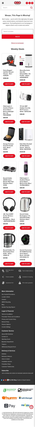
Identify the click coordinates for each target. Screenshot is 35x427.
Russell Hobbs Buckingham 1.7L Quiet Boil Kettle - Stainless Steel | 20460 (25, 217)
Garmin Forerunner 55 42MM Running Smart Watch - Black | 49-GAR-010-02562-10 (26, 253)
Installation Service (7, 361)
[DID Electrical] (17, 3)
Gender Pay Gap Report (8, 307)
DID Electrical (9, 412)
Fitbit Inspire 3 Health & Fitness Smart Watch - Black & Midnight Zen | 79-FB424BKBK (8, 110)
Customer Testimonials (8, 367)
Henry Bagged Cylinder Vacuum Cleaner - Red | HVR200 (8, 73)
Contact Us (5, 337)
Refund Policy (5, 322)
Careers (4, 299)
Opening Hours (6, 339)
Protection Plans (6, 364)
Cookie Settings (6, 327)
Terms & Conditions (7, 314)
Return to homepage (17, 43)
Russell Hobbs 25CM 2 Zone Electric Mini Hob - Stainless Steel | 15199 (8, 181)
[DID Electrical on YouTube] (6, 380)
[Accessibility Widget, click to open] (31, 407)
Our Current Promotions (8, 294)
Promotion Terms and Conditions (11, 317)
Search (17, 37)
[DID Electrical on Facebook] (1, 380)
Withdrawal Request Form (9, 347)
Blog (3, 304)
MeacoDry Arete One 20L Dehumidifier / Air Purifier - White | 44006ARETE (25, 73)
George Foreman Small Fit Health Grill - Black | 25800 (8, 146)
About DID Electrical (7, 334)
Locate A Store (6, 297)
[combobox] (15, 7)
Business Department (7, 342)
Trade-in (4, 344)
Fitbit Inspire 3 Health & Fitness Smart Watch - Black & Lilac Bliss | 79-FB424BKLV (26, 181)
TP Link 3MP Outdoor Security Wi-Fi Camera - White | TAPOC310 (25, 108)
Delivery (4, 354)
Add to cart (9, 84)
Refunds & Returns (7, 356)
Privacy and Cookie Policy (9, 319)
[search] (31, 7)
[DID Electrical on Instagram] (4, 380)
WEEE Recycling (6, 302)
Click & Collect (6, 359)
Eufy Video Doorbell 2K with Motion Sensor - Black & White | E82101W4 (26, 146)
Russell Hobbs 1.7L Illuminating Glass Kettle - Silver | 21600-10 (9, 252)
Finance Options (6, 324)
